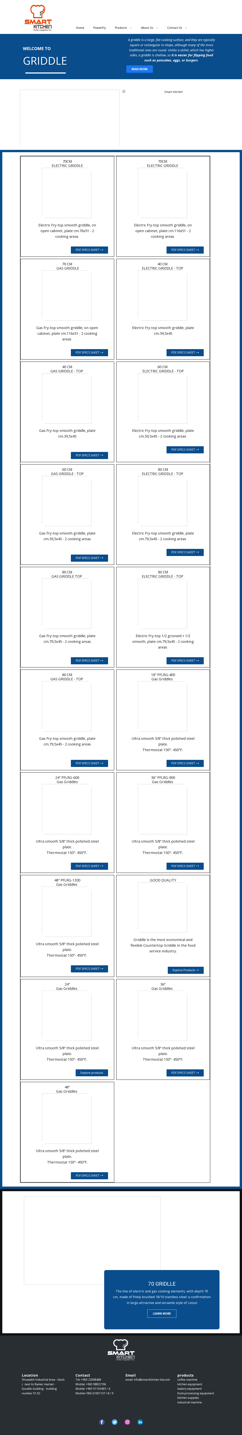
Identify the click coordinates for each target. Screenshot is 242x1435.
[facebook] (102, 1422)
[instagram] (127, 1422)
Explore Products (184, 970)
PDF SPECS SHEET (88, 250)
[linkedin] (140, 1422)
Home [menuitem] (80, 28)
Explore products (91, 1073)
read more (140, 69)
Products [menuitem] (121, 28)
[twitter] (114, 1422)
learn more (162, 1313)
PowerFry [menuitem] (99, 28)
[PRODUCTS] (38, 18)
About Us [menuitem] (147, 28)
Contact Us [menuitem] (174, 28)
